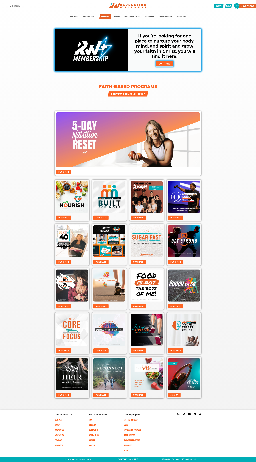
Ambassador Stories (132, 440)
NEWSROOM (59, 445)
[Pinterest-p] (183, 414)
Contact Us (59, 430)
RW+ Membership (165, 16)
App (90, 420)
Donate (92, 445)
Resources (149, 16)
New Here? (74, 16)
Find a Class (94, 435)
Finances (58, 440)
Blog (126, 425)
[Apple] (200, 414)
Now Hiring (59, 435)
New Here (58, 420)
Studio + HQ (181, 16)
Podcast (92, 425)
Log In (228, 6)
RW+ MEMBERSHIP (130, 420)
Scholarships (129, 435)
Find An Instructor (132, 16)
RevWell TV (93, 430)
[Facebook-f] (173, 414)
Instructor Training (132, 430)
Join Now (164, 64)
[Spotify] (194, 414)
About (57, 425)
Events (117, 16)
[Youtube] (189, 414)
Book (126, 450)
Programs (105, 16)
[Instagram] (178, 414)
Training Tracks (89, 16)
